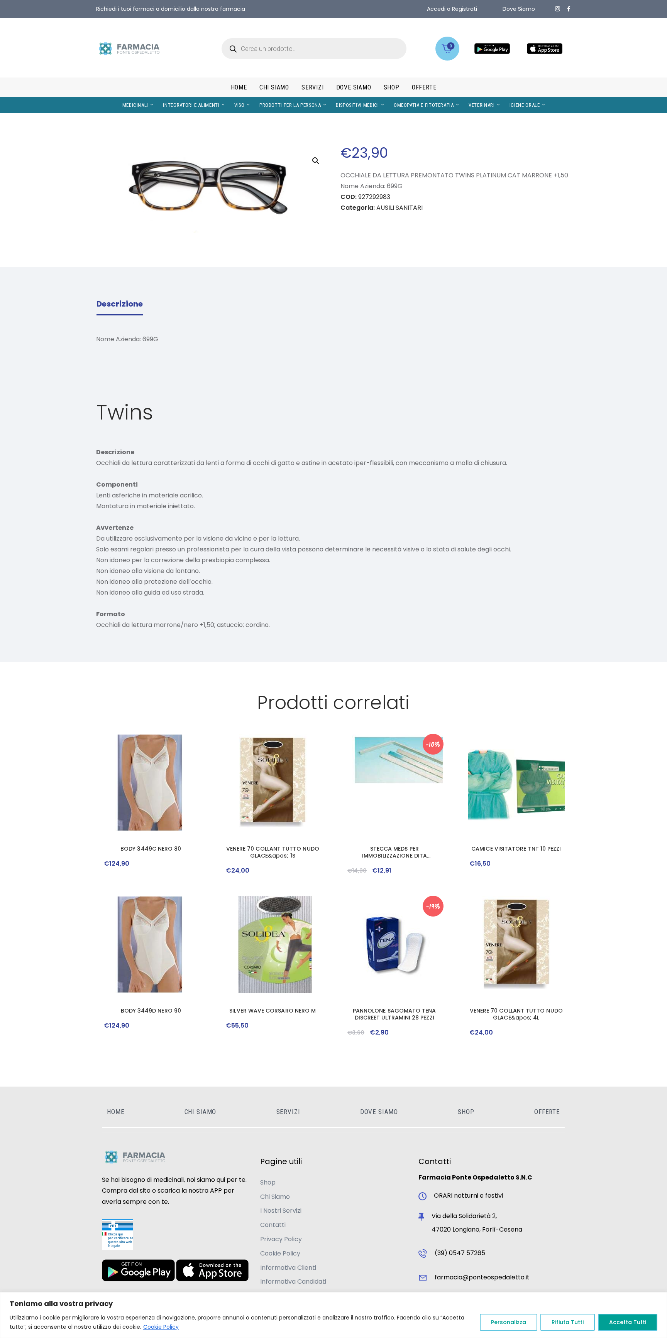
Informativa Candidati (293, 1281)
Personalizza (508, 1322)
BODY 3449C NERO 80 (150, 848)
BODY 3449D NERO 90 (151, 1010)
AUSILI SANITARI (399, 207)
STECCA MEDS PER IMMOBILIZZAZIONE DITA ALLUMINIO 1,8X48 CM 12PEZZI (394, 852)
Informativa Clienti (288, 1267)
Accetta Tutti (627, 1322)
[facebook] (569, 8)
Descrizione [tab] (119, 303)
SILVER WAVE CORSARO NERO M (272, 1010)
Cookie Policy (161, 1327)
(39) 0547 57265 (460, 1253)
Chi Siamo (275, 1196)
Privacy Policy (281, 1239)
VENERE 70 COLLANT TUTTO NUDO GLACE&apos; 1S (272, 852)
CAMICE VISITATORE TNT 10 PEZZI (516, 848)
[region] (333, 1315)
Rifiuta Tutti (568, 1322)
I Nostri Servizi (280, 1210)
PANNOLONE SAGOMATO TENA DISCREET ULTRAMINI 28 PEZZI (394, 1014)
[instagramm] (557, 8)
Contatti (273, 1224)
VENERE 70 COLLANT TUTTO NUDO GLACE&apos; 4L (516, 1014)
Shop (268, 1182)
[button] (316, 161)
